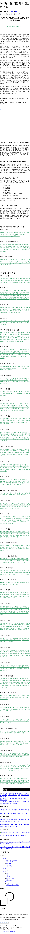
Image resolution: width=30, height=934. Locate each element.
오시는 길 (9, 866)
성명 (7, 875)
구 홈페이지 (11, 931)
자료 (4, 881)
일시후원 (9, 865)
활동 (16, 11)
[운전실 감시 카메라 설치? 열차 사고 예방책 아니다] (15, 832)
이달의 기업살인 (12, 795)
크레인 (23, 795)
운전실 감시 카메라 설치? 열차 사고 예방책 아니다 (14, 835)
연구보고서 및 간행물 (12, 885)
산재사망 (4, 795)
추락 (19, 795)
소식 (7, 873)
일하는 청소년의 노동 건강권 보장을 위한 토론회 (14, 813)
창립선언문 (9, 861)
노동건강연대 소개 (11, 860)
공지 (4, 868)
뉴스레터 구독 (4, 931)
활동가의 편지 (10, 878)
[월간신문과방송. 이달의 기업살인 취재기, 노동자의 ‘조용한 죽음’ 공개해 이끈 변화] (15, 821)
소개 (4, 858)
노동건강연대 (12, 793)
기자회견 (9, 876)
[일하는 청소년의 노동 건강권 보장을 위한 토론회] (14, 810)
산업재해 (24, 793)
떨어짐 (19, 793)
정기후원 (9, 863)
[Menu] (26, 3)
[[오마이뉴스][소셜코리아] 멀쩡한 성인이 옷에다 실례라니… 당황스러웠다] (15, 843)
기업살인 (11, 11)
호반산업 (5, 796)
